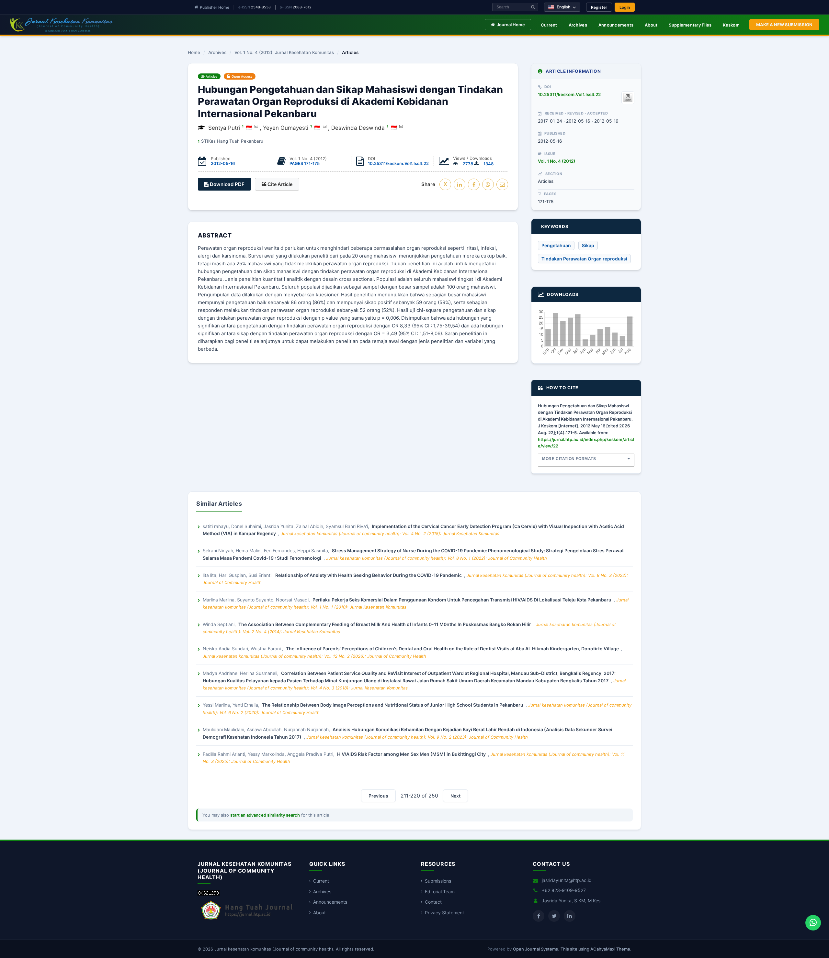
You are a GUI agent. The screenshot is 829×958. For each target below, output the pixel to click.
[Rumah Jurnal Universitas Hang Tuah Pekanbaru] (247, 919)
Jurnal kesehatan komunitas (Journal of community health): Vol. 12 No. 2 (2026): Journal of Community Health (314, 656)
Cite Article (279, 184)
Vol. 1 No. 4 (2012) (556, 161)
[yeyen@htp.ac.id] (324, 126)
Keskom (731, 25)
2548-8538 (261, 7)
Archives (578, 25)
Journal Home (511, 24)
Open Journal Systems (535, 949)
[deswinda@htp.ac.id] (401, 126)
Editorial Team (440, 891)
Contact (433, 902)
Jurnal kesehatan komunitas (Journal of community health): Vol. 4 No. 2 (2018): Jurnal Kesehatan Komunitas (390, 533)
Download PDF (226, 184)
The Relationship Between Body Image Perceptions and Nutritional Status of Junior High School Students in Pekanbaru (393, 705)
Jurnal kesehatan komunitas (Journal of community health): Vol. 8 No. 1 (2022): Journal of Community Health (436, 558)
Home (194, 52)
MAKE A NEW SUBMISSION (784, 24)
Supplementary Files (690, 25)
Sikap (588, 245)
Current (549, 25)
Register (599, 7)
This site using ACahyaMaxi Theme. (596, 949)
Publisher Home (214, 7)
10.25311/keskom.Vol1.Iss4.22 (398, 163)
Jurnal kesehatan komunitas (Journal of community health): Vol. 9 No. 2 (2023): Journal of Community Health (417, 737)
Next (455, 795)
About (651, 25)
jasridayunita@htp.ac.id (567, 880)
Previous (378, 795)
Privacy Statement (444, 912)
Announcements (615, 25)
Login (624, 7)
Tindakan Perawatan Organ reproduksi (584, 258)
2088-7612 (302, 7)
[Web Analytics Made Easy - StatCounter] (209, 894)
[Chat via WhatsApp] (813, 922)
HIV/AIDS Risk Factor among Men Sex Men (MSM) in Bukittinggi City (412, 754)
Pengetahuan (556, 245)
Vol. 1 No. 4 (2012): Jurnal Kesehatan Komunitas (284, 52)
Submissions (438, 881)
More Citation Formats (569, 459)
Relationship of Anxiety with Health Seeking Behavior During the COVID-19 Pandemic (369, 575)
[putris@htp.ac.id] (256, 126)
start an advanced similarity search (265, 815)
